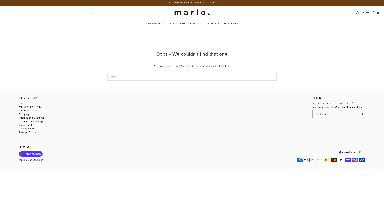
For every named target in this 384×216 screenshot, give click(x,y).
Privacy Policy (26, 128)
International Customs (31, 117)
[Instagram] (28, 147)
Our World (231, 23)
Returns (23, 110)
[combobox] (49, 12)
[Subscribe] (361, 114)
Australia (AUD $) (351, 152)
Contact (23, 103)
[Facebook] (20, 147)
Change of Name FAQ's (31, 121)
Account (365, 12)
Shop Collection (190, 23)
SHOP (171, 23)
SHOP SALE (212, 23)
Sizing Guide (26, 124)
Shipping (24, 114)
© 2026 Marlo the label (31, 159)
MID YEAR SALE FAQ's (30, 106)
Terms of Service (28, 132)
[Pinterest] (24, 147)
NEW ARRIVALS (154, 23)
